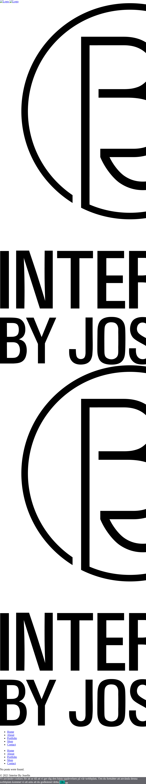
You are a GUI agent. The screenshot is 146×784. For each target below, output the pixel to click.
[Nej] (66, 782)
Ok (62, 782)
